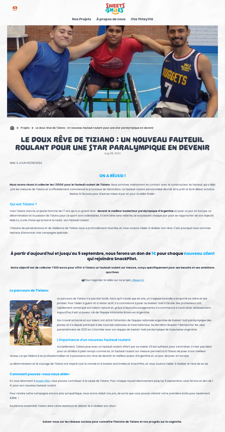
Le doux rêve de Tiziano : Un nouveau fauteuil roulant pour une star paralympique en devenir (95, 128)
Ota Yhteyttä (142, 19)
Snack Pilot (43, 381)
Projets (25, 128)
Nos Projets (81, 19)
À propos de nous (111, 19)
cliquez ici (138, 280)
